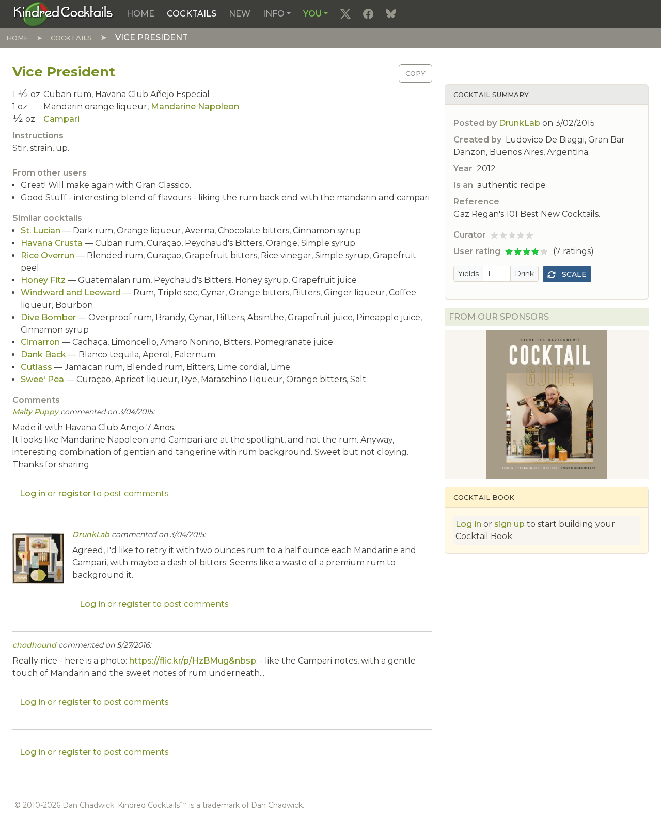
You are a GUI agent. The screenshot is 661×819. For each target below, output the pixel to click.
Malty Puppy (35, 411)
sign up (509, 524)
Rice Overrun (47, 255)
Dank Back (43, 354)
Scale (573, 274)
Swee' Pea (42, 379)
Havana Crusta (52, 243)
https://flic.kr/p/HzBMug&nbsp (192, 661)
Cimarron (40, 342)
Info (274, 14)
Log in (468, 524)
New (239, 14)
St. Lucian (40, 230)
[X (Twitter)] (345, 14)
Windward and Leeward (71, 292)
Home (140, 14)
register (74, 493)
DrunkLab (519, 123)
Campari (61, 119)
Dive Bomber (48, 317)
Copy (415, 73)
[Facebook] (368, 14)
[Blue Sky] (391, 14)
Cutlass (36, 367)
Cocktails (191, 14)
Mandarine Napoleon (195, 107)
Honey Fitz (43, 280)
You (312, 14)
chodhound (34, 645)
